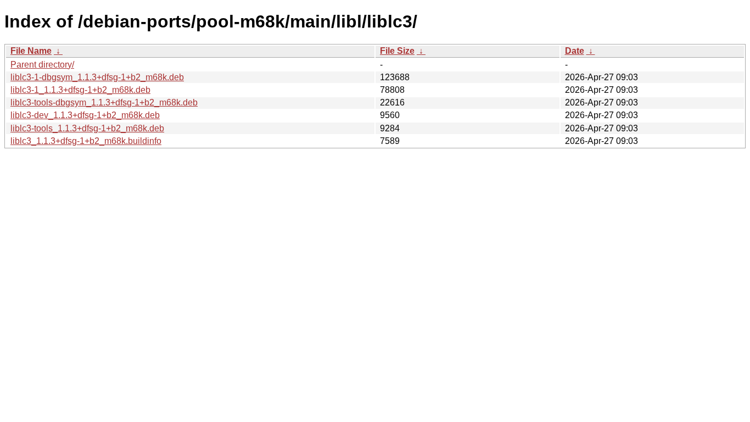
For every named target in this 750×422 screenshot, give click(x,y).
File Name (31, 50)
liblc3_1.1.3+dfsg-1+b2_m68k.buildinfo (85, 141)
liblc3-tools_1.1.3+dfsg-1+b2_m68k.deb (87, 128)
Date (574, 50)
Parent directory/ (42, 64)
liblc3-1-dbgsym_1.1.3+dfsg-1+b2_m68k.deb (97, 77)
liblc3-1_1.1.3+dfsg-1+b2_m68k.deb (80, 90)
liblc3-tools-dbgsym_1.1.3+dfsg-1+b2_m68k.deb (104, 102)
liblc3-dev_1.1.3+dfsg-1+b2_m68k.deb (85, 115)
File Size (397, 50)
